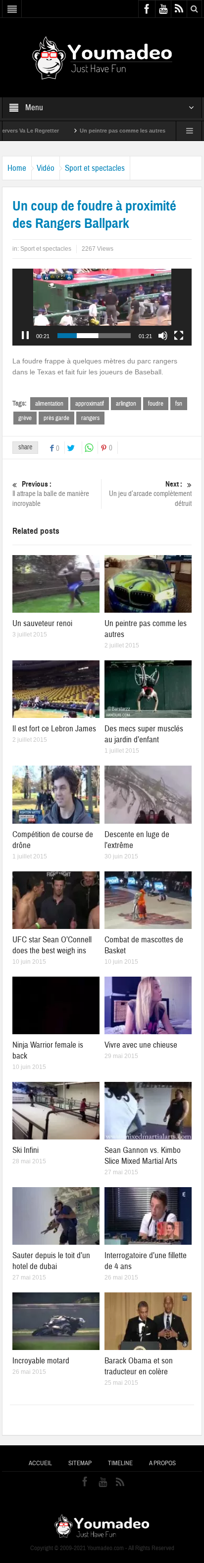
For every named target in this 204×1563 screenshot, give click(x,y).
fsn (178, 404)
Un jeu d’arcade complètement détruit (150, 494)
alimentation (49, 404)
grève (25, 418)
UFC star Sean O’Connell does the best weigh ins (52, 945)
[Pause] (25, 336)
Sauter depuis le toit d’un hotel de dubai (51, 1261)
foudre (155, 404)
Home (16, 168)
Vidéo (45, 168)
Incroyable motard (40, 1360)
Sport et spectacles (95, 168)
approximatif (89, 404)
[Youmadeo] (102, 57)
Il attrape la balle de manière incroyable (50, 494)
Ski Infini (25, 1150)
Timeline (120, 1463)
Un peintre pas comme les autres (93, 131)
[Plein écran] (179, 336)
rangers (90, 418)
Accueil (40, 1463)
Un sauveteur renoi (42, 623)
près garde (56, 418)
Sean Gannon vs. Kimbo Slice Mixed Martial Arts (142, 1155)
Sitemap (80, 1463)
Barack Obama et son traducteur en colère (138, 1366)
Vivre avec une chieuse (140, 1045)
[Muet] (163, 336)
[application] (102, 307)
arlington (126, 404)
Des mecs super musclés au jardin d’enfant (143, 734)
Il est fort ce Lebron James (54, 728)
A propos (162, 1463)
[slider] (94, 335)
